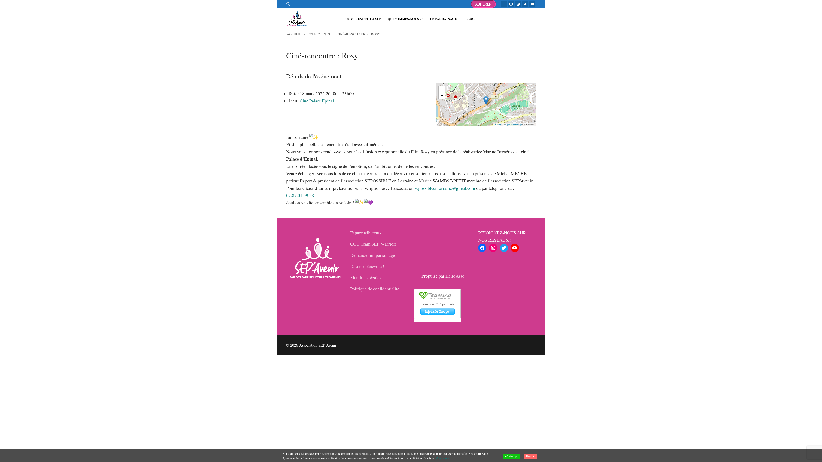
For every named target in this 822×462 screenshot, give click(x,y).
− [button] (442, 95)
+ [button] (442, 89)
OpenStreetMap (513, 124)
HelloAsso (455, 276)
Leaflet (497, 124)
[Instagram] (518, 4)
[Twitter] (525, 4)
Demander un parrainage (372, 255)
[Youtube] (532, 4)
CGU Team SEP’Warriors (373, 244)
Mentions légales (365, 277)
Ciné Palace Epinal (317, 101)
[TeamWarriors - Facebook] (511, 4)
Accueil (294, 34)
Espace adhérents (365, 233)
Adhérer (483, 4)
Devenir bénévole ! (367, 266)
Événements (319, 34)
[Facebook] (504, 4)
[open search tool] (288, 4)
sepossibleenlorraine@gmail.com (445, 188)
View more (442, 458)
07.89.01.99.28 (300, 195)
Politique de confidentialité (374, 289)
